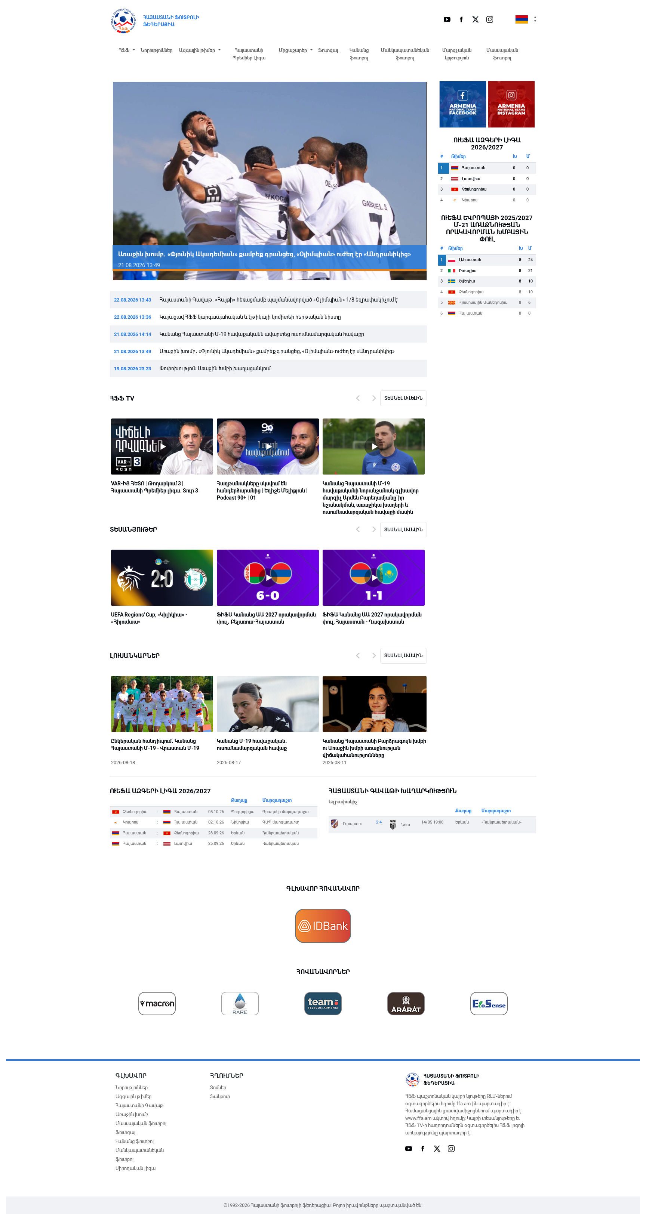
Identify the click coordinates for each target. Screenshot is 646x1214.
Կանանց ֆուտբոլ (359, 54)
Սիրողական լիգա (136, 1168)
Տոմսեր (218, 1087)
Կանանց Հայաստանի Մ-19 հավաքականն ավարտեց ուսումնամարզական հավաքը (262, 334)
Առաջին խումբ (132, 1114)
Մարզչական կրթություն (456, 54)
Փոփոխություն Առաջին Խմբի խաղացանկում (215, 368)
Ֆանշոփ (220, 1096)
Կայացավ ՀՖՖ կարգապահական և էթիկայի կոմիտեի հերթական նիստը (250, 317)
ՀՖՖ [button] (124, 50)
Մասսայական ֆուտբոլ (502, 54)
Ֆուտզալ (328, 50)
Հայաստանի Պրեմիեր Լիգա (249, 54)
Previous (127, 181)
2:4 (379, 822)
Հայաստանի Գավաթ (140, 1105)
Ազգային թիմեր (133, 1096)
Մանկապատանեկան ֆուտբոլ (405, 54)
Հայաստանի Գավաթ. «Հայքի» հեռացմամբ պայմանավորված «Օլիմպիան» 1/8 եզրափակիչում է (279, 300)
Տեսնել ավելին (403, 398)
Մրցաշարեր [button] (293, 50)
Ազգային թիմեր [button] (197, 50)
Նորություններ (156, 50)
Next (410, 181)
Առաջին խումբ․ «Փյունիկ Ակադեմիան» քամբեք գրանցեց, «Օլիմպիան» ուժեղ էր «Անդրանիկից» (277, 351)
